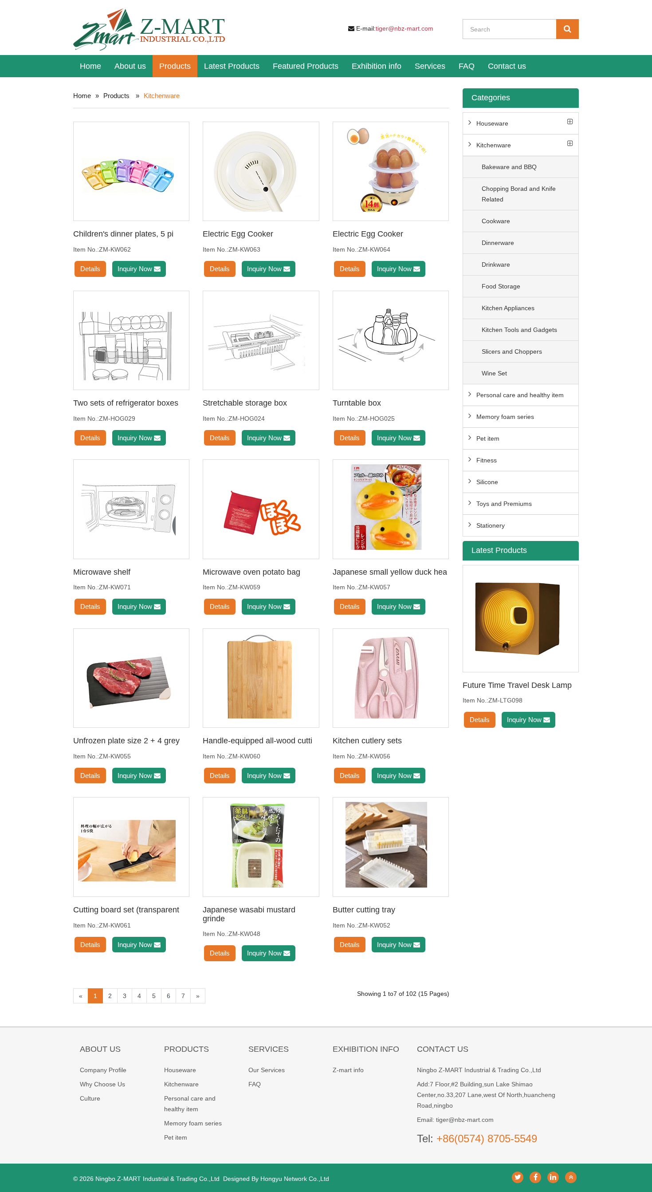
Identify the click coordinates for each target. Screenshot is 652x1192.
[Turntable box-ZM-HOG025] (391, 338)
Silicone (487, 481)
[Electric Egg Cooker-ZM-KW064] (391, 169)
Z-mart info (348, 1070)
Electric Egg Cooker (238, 233)
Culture (90, 1098)
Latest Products (231, 66)
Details (90, 268)
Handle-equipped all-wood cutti (257, 740)
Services (430, 66)
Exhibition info (376, 66)
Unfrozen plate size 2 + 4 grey (126, 740)
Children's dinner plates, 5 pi (123, 233)
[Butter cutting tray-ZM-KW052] (391, 844)
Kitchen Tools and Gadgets (519, 329)
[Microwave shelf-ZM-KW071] (131, 506)
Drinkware (496, 264)
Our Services (266, 1070)
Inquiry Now (136, 268)
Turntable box (357, 403)
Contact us (507, 66)
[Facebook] (535, 1177)
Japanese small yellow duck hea (390, 572)
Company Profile (103, 1070)
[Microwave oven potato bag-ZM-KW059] (261, 506)
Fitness (486, 460)
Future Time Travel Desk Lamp (517, 685)
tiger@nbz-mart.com (404, 28)
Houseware (492, 123)
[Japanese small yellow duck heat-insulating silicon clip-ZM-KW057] (391, 506)
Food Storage (501, 286)
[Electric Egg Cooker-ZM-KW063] (261, 169)
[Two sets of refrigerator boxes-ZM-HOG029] (131, 338)
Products (175, 66)
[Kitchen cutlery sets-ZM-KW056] (391, 675)
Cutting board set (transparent (126, 909)
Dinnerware (498, 242)
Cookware (496, 221)
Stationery (490, 525)
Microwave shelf (101, 572)
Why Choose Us (102, 1084)
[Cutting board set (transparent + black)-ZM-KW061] (131, 844)
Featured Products (305, 66)
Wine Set (494, 373)
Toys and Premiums (504, 503)
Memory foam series (505, 416)
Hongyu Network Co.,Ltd (294, 1178)
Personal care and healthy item (520, 395)
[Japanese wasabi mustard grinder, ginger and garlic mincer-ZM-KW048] (261, 844)
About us (130, 66)
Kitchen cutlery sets (367, 740)
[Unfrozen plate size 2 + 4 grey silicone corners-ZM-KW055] (131, 675)
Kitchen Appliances (508, 308)
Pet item (487, 438)
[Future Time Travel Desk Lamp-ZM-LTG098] (520, 618)
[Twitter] (517, 1177)
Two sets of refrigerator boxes (125, 403)
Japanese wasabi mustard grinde (249, 914)
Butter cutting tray (364, 909)
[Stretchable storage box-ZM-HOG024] (261, 338)
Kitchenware (493, 145)
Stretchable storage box (245, 403)
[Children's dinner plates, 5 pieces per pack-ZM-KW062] (131, 169)
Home (90, 66)
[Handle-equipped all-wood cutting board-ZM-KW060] (261, 675)
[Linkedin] (553, 1177)
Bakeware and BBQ (509, 166)
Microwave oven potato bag (251, 572)
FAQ (467, 66)
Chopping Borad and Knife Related (519, 194)
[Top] (571, 1177)
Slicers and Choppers (512, 351)
